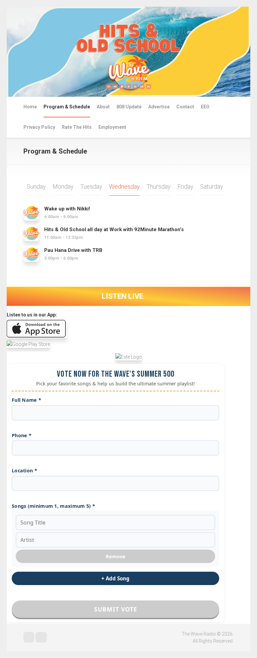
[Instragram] (41, 637)
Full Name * (26, 400)
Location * (24, 470)
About (103, 106)
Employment (112, 127)
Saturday (211, 186)
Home (30, 106)
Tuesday (91, 186)
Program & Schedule (67, 106)
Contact (185, 106)
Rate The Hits (77, 127)
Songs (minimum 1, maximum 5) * (53, 506)
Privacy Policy (39, 127)
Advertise (159, 106)
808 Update (129, 106)
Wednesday (124, 186)
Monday (63, 186)
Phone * (21, 435)
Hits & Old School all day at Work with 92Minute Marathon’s (114, 229)
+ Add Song (115, 578)
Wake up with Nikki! (67, 209)
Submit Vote (115, 609)
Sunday (36, 186)
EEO (205, 106)
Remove (115, 556)
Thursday (159, 186)
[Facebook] (28, 637)
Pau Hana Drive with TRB (73, 250)
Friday (185, 186)
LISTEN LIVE (123, 296)
